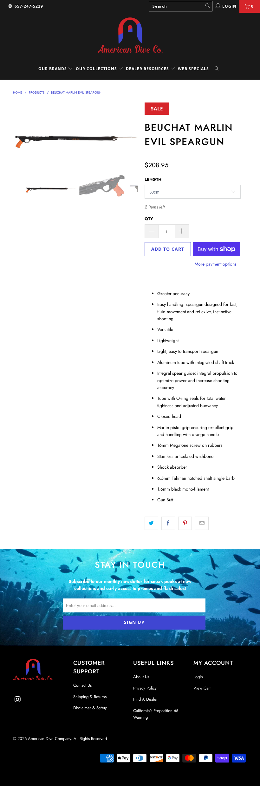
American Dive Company (49, 739)
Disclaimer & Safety (90, 708)
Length (153, 179)
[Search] (216, 69)
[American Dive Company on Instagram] (10, 6)
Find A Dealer (145, 699)
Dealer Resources (148, 68)
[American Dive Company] (130, 35)
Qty (149, 219)
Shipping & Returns (90, 697)
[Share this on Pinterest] (185, 523)
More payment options (216, 264)
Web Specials (193, 68)
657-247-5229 (29, 6)
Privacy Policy (145, 688)
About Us (141, 677)
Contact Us (82, 685)
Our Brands (53, 68)
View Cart (202, 688)
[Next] (132, 133)
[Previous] (19, 133)
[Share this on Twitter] (151, 523)
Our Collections (96, 68)
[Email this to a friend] (202, 523)
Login (198, 677)
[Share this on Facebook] (168, 523)
